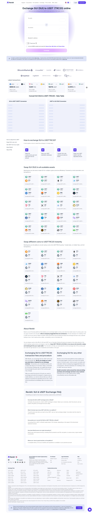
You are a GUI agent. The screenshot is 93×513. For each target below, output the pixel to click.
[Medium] (13, 462)
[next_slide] (86, 87)
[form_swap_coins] (46, 25)
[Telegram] (8, 462)
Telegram (79, 458)
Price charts (48, 2)
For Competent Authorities (66, 462)
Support (23, 2)
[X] (11, 462)
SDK (51, 462)
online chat (64, 59)
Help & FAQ (9, 149)
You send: (30, 18)
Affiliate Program (53, 458)
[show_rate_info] (36, 43)
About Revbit (10, 147)
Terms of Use (48, 46)
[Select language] (66, 2)
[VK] (15, 462)
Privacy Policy (62, 46)
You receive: (30, 27)
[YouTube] (20, 462)
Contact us (79, 460)
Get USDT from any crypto (13, 144)
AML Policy (54, 46)
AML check (54, 2)
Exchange (42, 2)
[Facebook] (17, 462)
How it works (80, 463)
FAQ (78, 462)
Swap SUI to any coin (12, 142)
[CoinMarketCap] (24, 462)
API (51, 460)
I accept (79, 507)
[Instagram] (22, 462)
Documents (29, 2)
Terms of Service (64, 458)
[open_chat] (90, 510)
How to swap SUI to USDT (13, 139)
